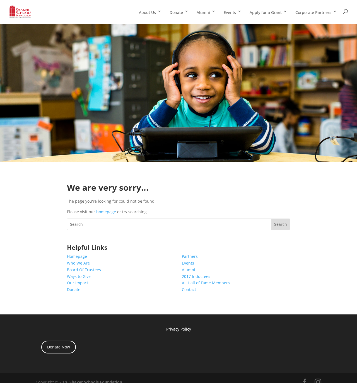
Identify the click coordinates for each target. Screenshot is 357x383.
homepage (106, 211)
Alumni (203, 12)
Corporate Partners (313, 12)
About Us (147, 12)
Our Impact (77, 282)
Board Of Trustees (84, 269)
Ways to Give (79, 276)
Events (230, 12)
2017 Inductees (196, 276)
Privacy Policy (178, 329)
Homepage (77, 256)
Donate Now (58, 347)
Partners (190, 256)
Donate (176, 12)
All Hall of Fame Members (206, 282)
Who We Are (78, 263)
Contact (189, 289)
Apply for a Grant (266, 12)
